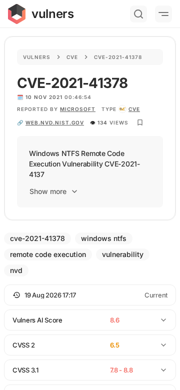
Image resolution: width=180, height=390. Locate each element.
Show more (48, 191)
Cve (72, 57)
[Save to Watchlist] (140, 122)
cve (134, 109)
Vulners (36, 57)
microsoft (78, 109)
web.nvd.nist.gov (55, 123)
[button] (90, 295)
